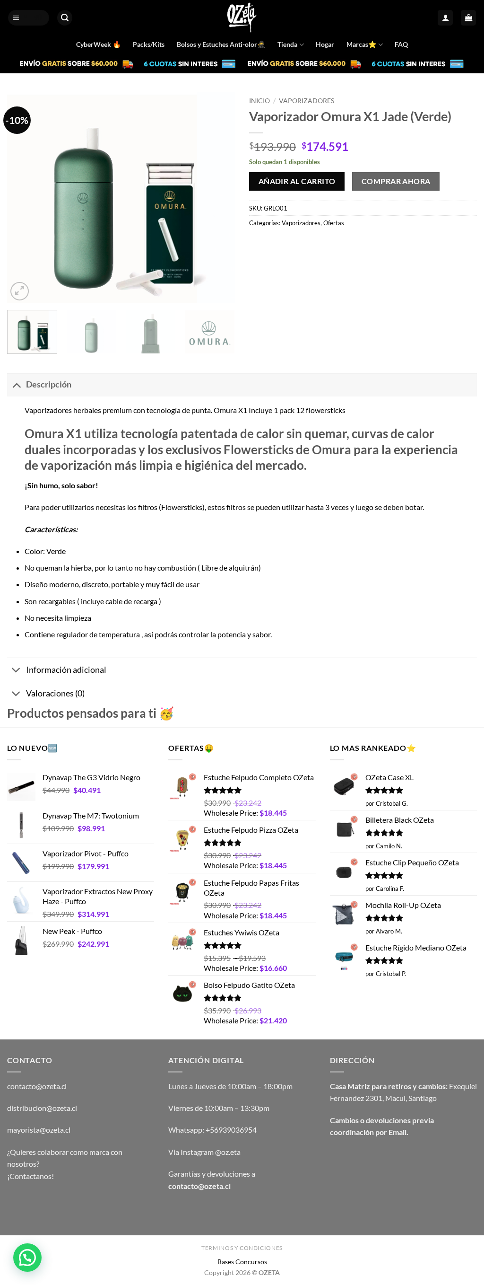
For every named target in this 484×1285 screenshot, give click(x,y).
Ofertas (333, 223)
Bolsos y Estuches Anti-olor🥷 (221, 44)
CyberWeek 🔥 (98, 44)
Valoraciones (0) (55, 693)
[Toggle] (16, 384)
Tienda (287, 44)
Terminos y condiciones (241, 1247)
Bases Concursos (242, 1262)
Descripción (48, 384)
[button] (29, 18)
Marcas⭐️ (361, 44)
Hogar (325, 44)
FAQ (401, 44)
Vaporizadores (306, 101)
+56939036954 (231, 1129)
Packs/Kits (148, 44)
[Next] (218, 197)
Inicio (259, 101)
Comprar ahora (396, 181)
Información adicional (66, 670)
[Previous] (23, 197)
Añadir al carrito (297, 181)
